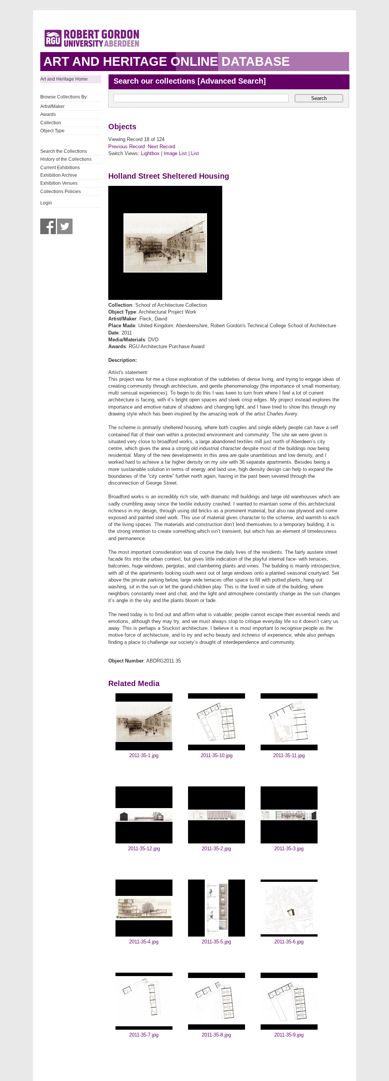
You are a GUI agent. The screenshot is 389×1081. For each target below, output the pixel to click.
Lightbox (150, 153)
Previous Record (126, 146)
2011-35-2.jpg (216, 848)
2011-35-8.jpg (216, 1035)
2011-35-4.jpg (143, 942)
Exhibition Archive (58, 175)
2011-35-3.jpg (289, 848)
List (195, 153)
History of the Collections (66, 159)
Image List (175, 153)
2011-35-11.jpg (289, 755)
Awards (48, 114)
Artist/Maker (52, 106)
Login (46, 203)
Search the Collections (63, 151)
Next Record (161, 146)
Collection (50, 122)
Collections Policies (60, 191)
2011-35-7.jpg (143, 1035)
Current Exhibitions (60, 167)
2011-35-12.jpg (144, 848)
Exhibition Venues (58, 183)
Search (319, 98)
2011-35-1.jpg (143, 755)
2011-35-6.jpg (289, 942)
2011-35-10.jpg (216, 755)
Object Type (52, 130)
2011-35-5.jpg (216, 942)
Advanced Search (231, 81)
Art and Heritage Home (64, 79)
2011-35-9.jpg (289, 1035)
